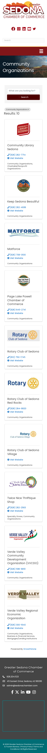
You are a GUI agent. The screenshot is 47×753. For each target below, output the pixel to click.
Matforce (13, 249)
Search (24, 97)
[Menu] (41, 51)
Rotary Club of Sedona (23, 351)
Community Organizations (17, 109)
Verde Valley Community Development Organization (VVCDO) (22, 557)
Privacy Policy (26, 746)
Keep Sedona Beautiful (23, 201)
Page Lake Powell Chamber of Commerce (19, 300)
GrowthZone (29, 648)
